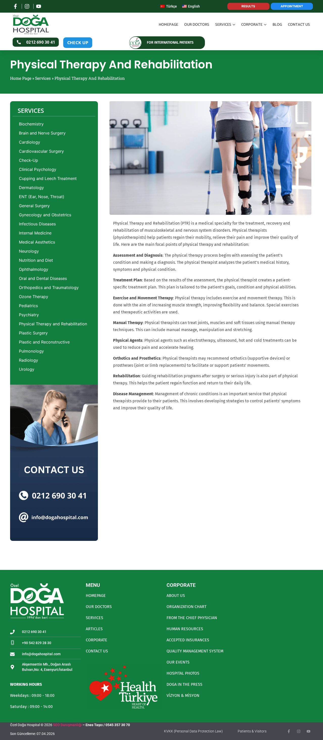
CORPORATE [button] (251, 24)
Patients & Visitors (252, 731)
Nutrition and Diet (36, 260)
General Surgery (34, 205)
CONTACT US (299, 24)
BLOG (277, 24)
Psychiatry (29, 314)
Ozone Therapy (33, 296)
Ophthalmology (33, 269)
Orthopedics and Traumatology (49, 287)
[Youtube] (308, 731)
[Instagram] (299, 731)
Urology (26, 369)
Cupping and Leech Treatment (48, 178)
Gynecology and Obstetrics (45, 214)
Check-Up (28, 160)
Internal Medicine (35, 232)
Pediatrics (28, 305)
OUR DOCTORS (196, 24)
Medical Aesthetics (37, 242)
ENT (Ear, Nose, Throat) (41, 196)
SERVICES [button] (223, 24)
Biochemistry (31, 123)
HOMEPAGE (168, 24)
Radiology (28, 360)
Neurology (29, 251)
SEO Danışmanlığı (67, 725)
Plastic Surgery (33, 332)
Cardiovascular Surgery (41, 151)
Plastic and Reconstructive (44, 342)
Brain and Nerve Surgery (42, 133)
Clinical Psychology (37, 169)
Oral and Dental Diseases (43, 278)
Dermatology (31, 187)
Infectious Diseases (37, 223)
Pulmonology (31, 351)
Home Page (20, 78)
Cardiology (29, 142)
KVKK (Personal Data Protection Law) (193, 731)
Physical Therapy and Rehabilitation (53, 323)
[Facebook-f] (289, 731)
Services (43, 78)
